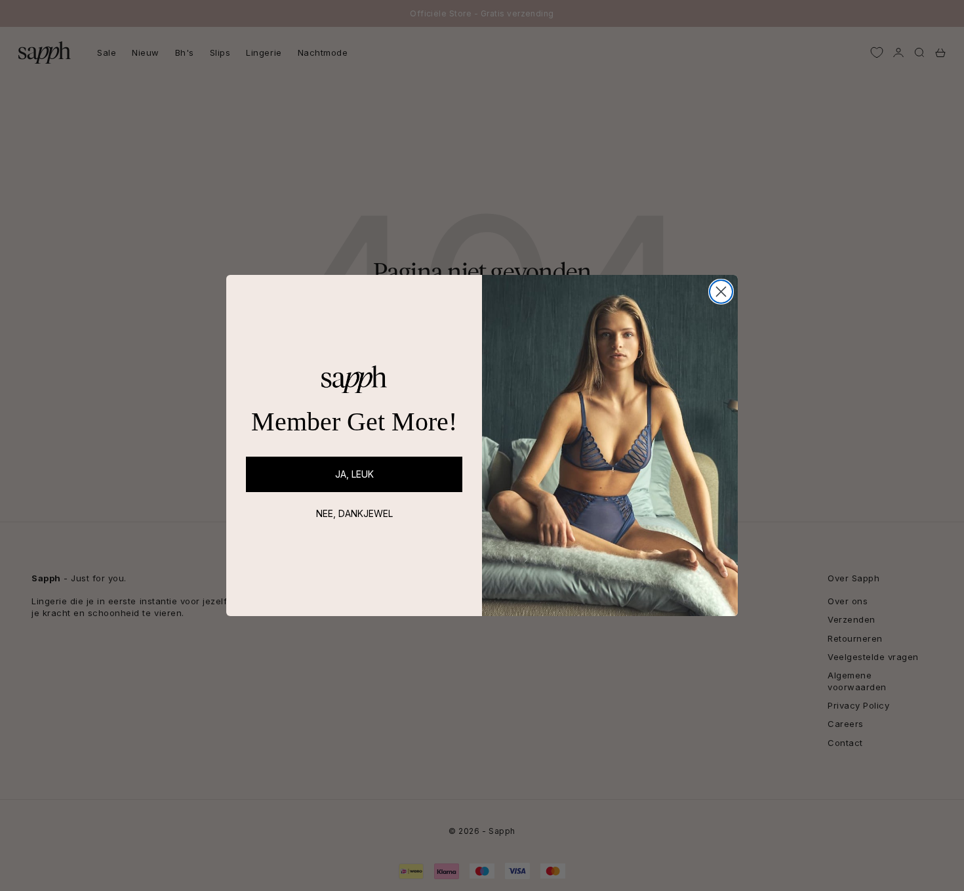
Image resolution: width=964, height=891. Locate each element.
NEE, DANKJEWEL (354, 513)
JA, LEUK (354, 474)
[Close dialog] (721, 291)
